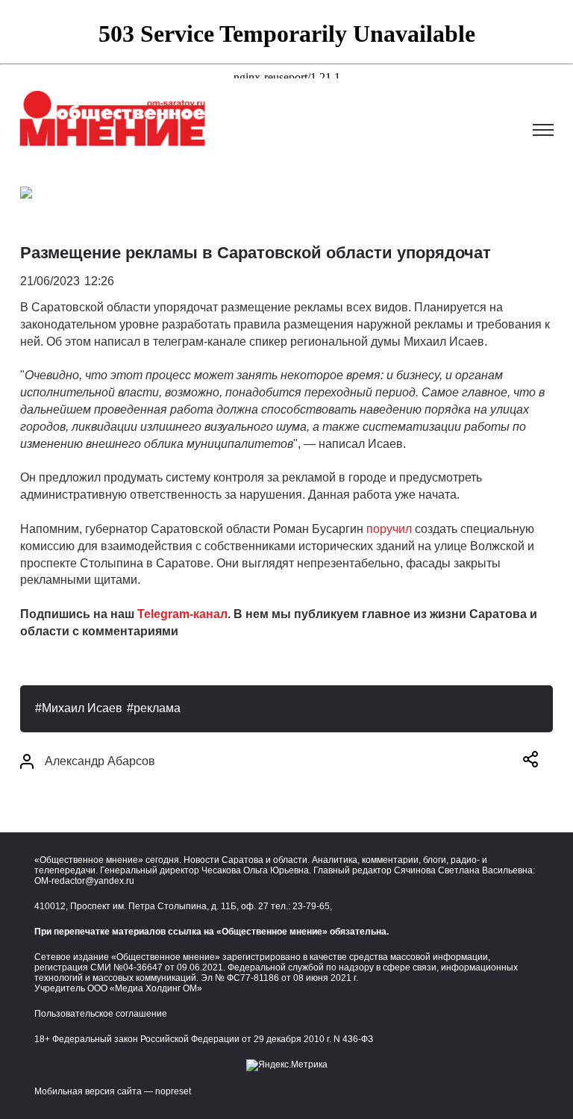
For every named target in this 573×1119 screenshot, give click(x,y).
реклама (157, 708)
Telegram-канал (182, 614)
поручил (389, 529)
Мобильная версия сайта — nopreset (112, 1091)
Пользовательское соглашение (100, 1014)
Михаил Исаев (82, 708)
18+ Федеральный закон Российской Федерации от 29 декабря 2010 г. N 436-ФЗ (203, 1039)
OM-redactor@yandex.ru (84, 881)
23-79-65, (312, 906)
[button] (530, 762)
